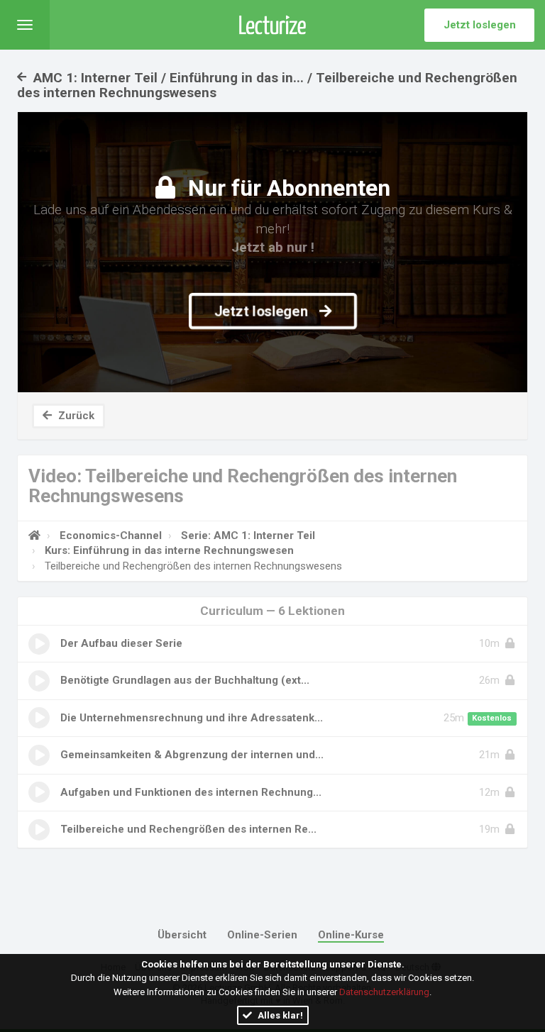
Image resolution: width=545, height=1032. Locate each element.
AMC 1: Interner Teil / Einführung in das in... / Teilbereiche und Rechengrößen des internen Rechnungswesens (267, 85)
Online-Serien (262, 934)
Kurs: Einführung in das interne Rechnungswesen (169, 550)
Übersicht (182, 934)
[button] (25, 25)
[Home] (34, 535)
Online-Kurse (351, 934)
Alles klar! (279, 1015)
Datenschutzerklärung (384, 992)
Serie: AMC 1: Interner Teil (248, 535)
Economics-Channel (111, 535)
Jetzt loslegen (480, 24)
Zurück (74, 415)
